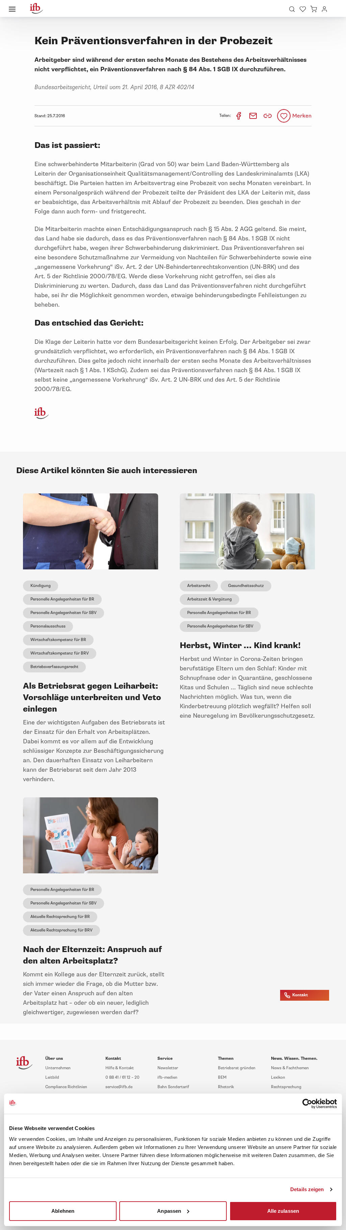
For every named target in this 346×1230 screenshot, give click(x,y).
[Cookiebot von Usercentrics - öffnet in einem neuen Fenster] (307, 1104)
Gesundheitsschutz (246, 585)
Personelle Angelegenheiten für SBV (63, 612)
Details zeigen (307, 1189)
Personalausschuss (48, 626)
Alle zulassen (283, 1210)
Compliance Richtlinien (66, 1087)
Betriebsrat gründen (236, 1068)
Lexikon (278, 1077)
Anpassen (169, 1210)
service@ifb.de (118, 1087)
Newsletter (167, 1068)
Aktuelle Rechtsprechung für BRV (61, 930)
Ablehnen (62, 1210)
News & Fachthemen (290, 1068)
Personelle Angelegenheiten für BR (62, 599)
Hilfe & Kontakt (119, 1068)
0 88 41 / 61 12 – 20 (122, 1077)
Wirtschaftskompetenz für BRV (59, 653)
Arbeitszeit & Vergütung (209, 599)
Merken (302, 115)
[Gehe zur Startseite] (36, 8)
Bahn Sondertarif (173, 1087)
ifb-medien (167, 1077)
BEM (222, 1077)
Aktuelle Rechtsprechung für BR (60, 916)
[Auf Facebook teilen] (239, 115)
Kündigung (40, 585)
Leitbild (52, 1077)
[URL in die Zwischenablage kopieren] (268, 116)
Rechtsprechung (286, 1087)
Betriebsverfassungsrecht (54, 666)
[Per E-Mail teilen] (253, 115)
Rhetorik (226, 1087)
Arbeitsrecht (199, 585)
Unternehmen (58, 1068)
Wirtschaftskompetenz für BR (58, 639)
